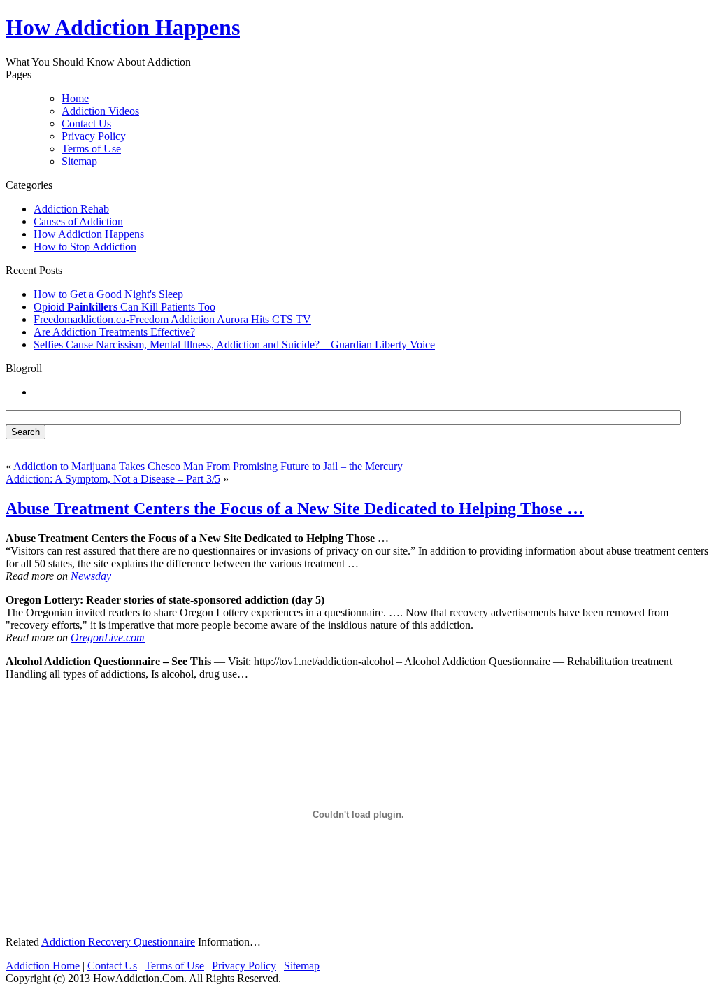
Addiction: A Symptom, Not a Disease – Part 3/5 (113, 479)
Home (75, 98)
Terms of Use (91, 149)
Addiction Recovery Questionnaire (118, 942)
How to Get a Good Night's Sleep (108, 294)
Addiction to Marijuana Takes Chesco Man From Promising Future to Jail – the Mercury (208, 466)
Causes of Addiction (78, 221)
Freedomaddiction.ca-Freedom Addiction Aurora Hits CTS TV (172, 319)
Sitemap (79, 161)
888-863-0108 (295, 29)
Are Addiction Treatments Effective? (114, 332)
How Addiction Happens (89, 234)
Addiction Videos (100, 111)
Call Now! (432, 29)
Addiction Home (43, 966)
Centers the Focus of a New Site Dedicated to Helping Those (295, 508)
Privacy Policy (94, 136)
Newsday (91, 576)
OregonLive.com (108, 637)
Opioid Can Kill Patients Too (124, 307)
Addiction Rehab (71, 209)
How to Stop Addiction (85, 246)
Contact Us (86, 123)
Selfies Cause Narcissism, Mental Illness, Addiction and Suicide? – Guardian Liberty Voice (234, 344)
